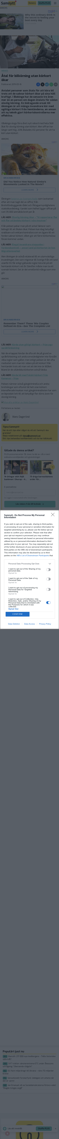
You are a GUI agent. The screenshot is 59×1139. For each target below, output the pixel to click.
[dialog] (29, 569)
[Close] (53, 515)
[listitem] (29, 563)
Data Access (29, 624)
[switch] (48, 569)
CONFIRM (17, 614)
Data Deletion (14, 624)
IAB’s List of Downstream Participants (33, 555)
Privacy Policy (45, 624)
